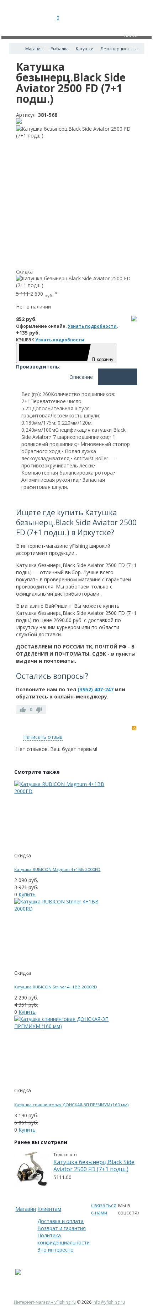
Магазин (25, 1209)
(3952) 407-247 (96, 689)
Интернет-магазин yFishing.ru (45, 1302)
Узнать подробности (92, 326)
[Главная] (15, 48)
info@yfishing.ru (109, 1302)
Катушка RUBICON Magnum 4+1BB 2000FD (57, 869)
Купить (27, 894)
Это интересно (55, 1249)
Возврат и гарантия (61, 1228)
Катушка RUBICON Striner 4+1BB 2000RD (55, 986)
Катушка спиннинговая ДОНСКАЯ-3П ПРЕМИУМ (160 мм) (71, 1104)
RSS (134, 728)
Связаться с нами (103, 1209)
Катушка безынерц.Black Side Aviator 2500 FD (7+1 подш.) (93, 1165)
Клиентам (49, 1209)
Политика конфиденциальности (63, 1239)
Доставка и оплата (60, 1221)
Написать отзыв (43, 736)
